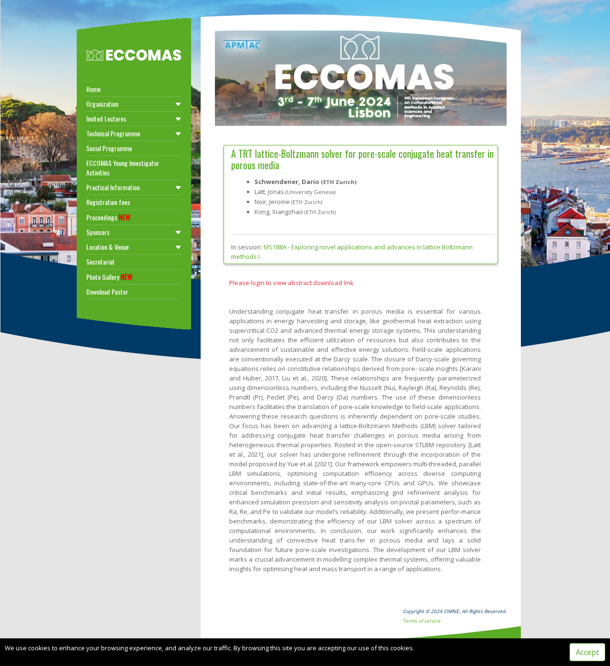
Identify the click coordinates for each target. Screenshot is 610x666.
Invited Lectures (106, 118)
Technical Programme (113, 133)
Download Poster (107, 292)
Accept (587, 652)
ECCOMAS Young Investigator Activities (122, 167)
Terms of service (421, 620)
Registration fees (108, 202)
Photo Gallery (109, 276)
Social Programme (109, 148)
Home (93, 89)
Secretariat (100, 261)
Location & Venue (107, 247)
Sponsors (98, 232)
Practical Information (113, 187)
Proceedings (108, 217)
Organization (102, 104)
